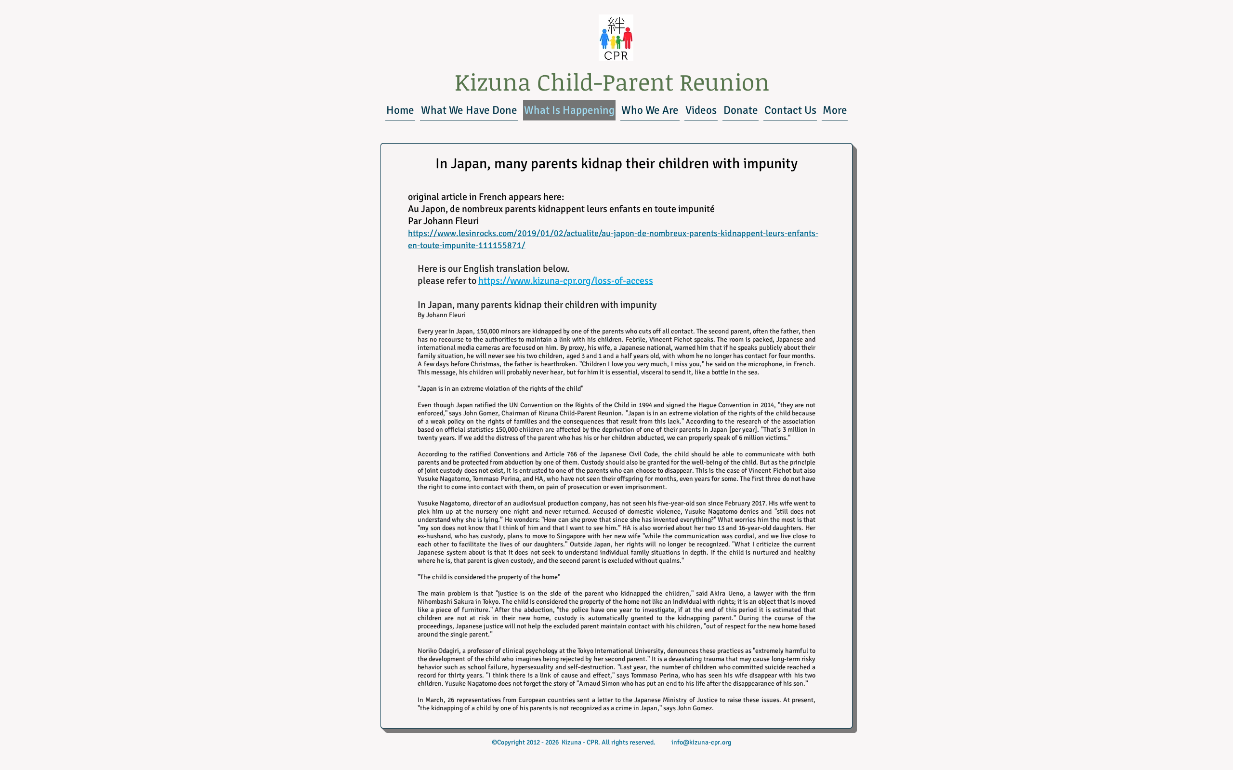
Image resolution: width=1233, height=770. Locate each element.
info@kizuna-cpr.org (701, 742)
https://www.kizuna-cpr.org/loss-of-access (565, 281)
